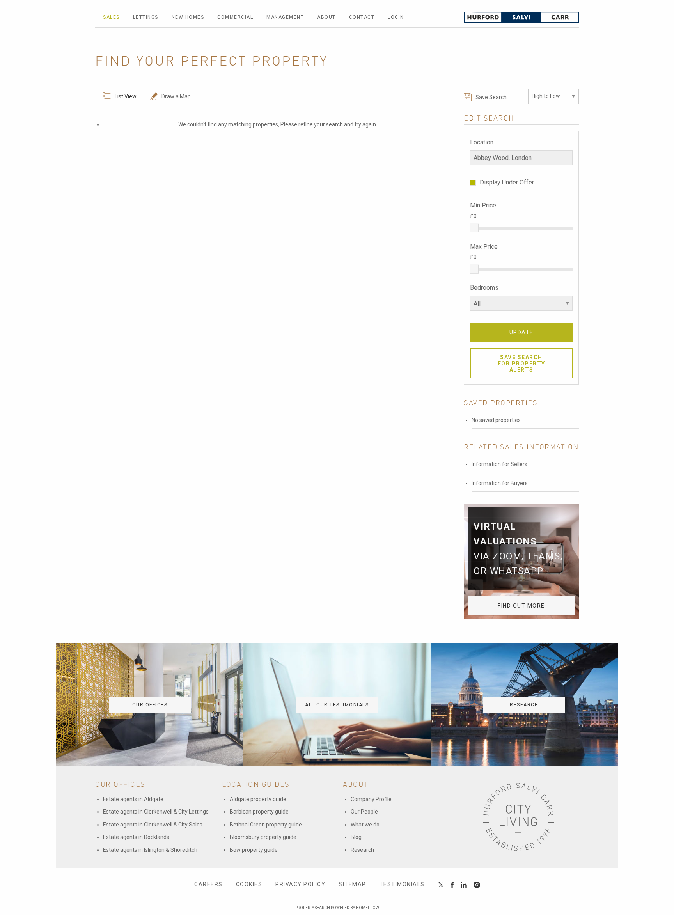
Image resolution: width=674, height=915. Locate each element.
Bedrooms (484, 287)
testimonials (402, 884)
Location (481, 142)
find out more (521, 606)
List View (126, 96)
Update (521, 332)
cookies (249, 884)
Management (285, 17)
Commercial (235, 17)
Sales (111, 17)
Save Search (491, 97)
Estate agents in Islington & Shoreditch (150, 850)
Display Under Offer (507, 182)
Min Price (483, 205)
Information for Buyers (500, 483)
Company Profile (371, 799)
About (326, 17)
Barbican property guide (259, 812)
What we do (365, 824)
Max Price (484, 246)
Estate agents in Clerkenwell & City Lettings (156, 812)
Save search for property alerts (521, 363)
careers (208, 884)
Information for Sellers (499, 464)
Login (396, 17)
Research (362, 850)
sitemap (352, 884)
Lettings (145, 17)
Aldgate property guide (258, 799)
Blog (356, 837)
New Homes (188, 17)
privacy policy (300, 884)
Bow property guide (254, 850)
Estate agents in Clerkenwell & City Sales (152, 824)
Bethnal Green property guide (266, 824)
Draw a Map (176, 96)
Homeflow (367, 908)
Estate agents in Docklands (136, 837)
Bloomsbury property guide (263, 837)
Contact (362, 17)
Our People (364, 812)
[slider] (474, 227)
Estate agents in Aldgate (133, 799)
